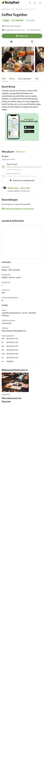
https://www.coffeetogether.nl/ (14, 330)
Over (4, 78)
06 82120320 (6, 323)
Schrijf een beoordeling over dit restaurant (19, 208)
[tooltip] (32, 41)
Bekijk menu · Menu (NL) (19, 187)
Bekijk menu (23, 36)
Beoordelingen (24, 78)
